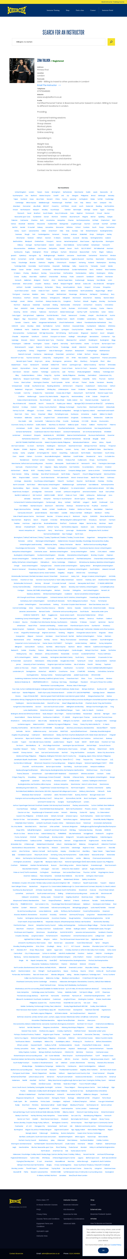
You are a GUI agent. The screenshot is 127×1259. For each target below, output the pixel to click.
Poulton (20, 918)
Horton (55, 640)
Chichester (77, 305)
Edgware (48, 467)
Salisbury (109, 252)
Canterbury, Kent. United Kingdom (32, 601)
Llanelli (74, 347)
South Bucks (84, 611)
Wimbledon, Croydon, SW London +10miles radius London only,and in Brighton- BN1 (41, 883)
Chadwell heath (29, 527)
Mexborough (82, 1049)
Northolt (65, 752)
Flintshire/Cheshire (21, 841)
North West (31, 485)
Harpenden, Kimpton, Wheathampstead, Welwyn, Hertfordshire (68, 922)
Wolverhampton (92, 231)
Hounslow (49, 463)
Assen (73, 389)
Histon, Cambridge (58, 562)
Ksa (81, 400)
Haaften (16, 908)
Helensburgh (48, 354)
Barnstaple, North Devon (79, 1119)
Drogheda (74, 418)
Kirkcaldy (61, 555)
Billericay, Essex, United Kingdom (57, 650)
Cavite (101, 308)
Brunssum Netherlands (97, 435)
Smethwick (65, 996)
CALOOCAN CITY (45, 759)
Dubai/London (58, 929)
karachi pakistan (69, 287)
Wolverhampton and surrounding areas (28, 1056)
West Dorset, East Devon (49, 1119)
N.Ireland (99, 270)
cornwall (96, 224)
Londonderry (91, 319)
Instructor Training (53, 10)
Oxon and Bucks (45, 604)
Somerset (55, 234)
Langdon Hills (38, 862)
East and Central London (50, 752)
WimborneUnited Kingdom (52, 594)
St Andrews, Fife (101, 1077)
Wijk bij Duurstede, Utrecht (100, 1059)
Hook (37, 752)
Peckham (100, 618)
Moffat (14, 227)
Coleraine (73, 622)
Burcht (41, 403)
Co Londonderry (88, 467)
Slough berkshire (75, 918)
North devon (45, 1151)
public (56, 911)
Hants (27, 329)
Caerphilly (86, 379)
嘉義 (13, 855)
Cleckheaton (68, 668)
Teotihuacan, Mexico (22, 1041)
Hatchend (81, 1144)
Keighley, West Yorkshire (89, 1070)
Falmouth (101, 791)
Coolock (33, 407)
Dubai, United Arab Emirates (27, 400)
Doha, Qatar (111, 950)
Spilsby (108, 788)
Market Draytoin (18, 629)
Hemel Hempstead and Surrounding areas (46, 879)
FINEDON (87, 647)
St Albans (57, 238)
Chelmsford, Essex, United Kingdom (45, 587)
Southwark (104, 1094)
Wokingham (37, 252)
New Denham (16, 520)
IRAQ (94, 463)
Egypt (102, 210)
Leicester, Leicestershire (27, 611)
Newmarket (100, 259)
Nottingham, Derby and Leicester (37, 918)
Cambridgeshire (43, 234)
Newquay (90, 280)
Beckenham (33, 886)
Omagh (16, 566)
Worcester (60, 227)
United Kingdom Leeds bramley (31, 544)
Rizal (114, 904)
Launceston (28, 661)
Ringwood (84, 333)
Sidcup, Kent (58, 798)
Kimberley (91, 671)
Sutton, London (81, 1108)
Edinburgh (101, 196)
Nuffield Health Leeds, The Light (99, 929)
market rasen (63, 626)
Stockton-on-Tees (108, 742)
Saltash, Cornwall (57, 816)
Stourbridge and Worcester (25, 548)
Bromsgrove (57, 361)
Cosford (45, 337)
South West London (22, 291)
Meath (72, 319)
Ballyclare (102, 326)
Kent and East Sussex (85, 1038)
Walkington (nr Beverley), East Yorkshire (77, 738)
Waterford (103, 255)
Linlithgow (54, 252)
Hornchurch (53, 312)
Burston (38, 707)
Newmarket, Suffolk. (74, 1094)
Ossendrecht (73, 774)
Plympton (53, 1070)
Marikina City (60, 1066)
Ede (66, 1151)
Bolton (63, 291)
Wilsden (90, 1144)
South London (111, 971)
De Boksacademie (65, 1045)
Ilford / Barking (61, 1147)
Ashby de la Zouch (28, 721)
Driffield (95, 220)
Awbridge (35, 474)
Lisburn (59, 844)
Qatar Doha (65, 848)
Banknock (76, 516)
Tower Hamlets (63, 1115)
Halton (55, 939)
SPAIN (74, 358)
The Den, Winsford (107, 925)
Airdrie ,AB (99, 971)
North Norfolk (90, 393)
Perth (77, 248)
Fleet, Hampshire (46, 876)
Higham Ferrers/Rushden (66, 1020)
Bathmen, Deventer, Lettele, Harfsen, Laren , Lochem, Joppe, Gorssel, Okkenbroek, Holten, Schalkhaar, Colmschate (57, 1017)
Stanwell (111, 908)
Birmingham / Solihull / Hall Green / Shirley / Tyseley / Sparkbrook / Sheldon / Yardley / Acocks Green (49, 537)
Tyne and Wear (55, 273)
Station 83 (83, 812)
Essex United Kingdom (30, 566)
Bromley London (58, 837)
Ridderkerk (24, 865)
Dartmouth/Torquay (76, 915)
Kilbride (25, 470)
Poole (72, 277)
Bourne (25, 622)
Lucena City (55, 372)
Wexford (16, 407)
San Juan (87, 1003)
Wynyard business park (68, 618)
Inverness (26, 294)
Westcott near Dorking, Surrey (87, 1112)
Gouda (77, 1045)
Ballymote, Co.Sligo (52, 978)
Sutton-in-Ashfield (49, 953)
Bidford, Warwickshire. (104, 1041)
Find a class (80, 10)
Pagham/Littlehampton (19, 1158)
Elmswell (47, 583)
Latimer (30, 541)
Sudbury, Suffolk (50, 1045)
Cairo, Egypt (16, 315)
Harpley (63, 851)
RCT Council (75, 946)
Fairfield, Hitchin (37, 559)
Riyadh (108, 442)
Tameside (94, 266)
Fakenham (109, 509)
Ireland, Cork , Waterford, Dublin (94, 608)
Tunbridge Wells (20, 266)
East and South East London (54, 707)
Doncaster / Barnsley (92, 1034)
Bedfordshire (17, 241)
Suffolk (100, 199)
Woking (55, 305)
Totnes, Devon (106, 989)
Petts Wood (106, 1098)
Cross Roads (99, 678)
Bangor (112, 777)
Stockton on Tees (26, 580)
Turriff (97, 1056)
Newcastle (104, 192)
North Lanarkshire (87, 291)
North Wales (65, 474)
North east (63, 1126)
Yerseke (95, 900)
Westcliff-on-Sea (17, 358)
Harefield (33, 1080)
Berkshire (31, 224)
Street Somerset (99, 1073)
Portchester (102, 601)
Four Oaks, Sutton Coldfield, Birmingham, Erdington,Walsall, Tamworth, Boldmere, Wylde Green (45, 689)
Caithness (110, 477)
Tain (55, 618)
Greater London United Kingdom (65, 566)
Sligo (24, 319)
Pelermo (113, 425)
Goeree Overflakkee (73, 714)
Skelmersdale (65, 305)
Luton (110, 280)
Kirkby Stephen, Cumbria (27, 1052)
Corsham (100, 774)
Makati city (17, 379)
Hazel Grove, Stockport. (21, 492)
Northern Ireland (40, 245)
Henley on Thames (51, 347)
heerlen (113, 728)
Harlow (110, 312)
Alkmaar (18, 527)
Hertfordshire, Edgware (70, 527)
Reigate (85, 217)
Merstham (20, 929)
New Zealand (83, 358)
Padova (41, 650)
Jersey (47, 361)
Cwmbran (99, 710)
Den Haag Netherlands (103, 428)
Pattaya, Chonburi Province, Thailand (27, 1034)
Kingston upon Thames (51, 1034)
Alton (53, 280)
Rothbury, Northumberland (70, 911)
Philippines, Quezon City (38, 1003)
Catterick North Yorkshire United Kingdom (28, 502)
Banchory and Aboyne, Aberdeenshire (80, 728)
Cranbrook (73, 523)
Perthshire (112, 650)
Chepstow (79, 386)
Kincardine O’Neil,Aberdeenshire (43, 1020)
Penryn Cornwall (41, 1070)
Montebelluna (31, 745)
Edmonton (55, 329)
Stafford (27, 298)
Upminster (102, 622)
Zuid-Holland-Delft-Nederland (55, 774)
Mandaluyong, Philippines (93, 1115)
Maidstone (76, 379)
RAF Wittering (61, 333)
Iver (57, 1063)
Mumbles (53, 1073)
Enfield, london (74, 781)
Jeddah (112, 689)
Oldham (39, 238)
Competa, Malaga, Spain (77, 470)
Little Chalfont (78, 957)
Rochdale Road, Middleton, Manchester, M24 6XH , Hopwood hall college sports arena (46, 791)
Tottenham (99, 329)
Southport (70, 481)
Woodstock (83, 890)
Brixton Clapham (82, 865)
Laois (92, 527)
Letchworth (30, 893)
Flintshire (35, 1105)
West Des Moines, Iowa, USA (99, 604)
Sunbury (41, 647)
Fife (110, 203)
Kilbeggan (30, 411)
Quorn (24, 231)
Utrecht (37, 270)
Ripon (28, 488)
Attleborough (29, 844)
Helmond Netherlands (61, 270)
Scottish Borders (53, 315)
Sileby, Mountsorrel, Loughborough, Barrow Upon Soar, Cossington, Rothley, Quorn (77, 1080)
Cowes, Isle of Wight (63, 393)
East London (53, 731)
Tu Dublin (17, 393)
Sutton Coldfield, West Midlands (102, 805)
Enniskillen (80, 319)
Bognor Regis (100, 291)
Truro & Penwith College (87, 1084)
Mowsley (111, 196)
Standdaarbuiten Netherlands (95, 322)
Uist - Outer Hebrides (52, 1056)
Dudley (24, 277)
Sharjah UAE (104, 396)
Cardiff (55, 196)
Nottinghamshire (97, 238)
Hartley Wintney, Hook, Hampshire (43, 1115)
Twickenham (39, 389)
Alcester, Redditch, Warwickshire (25, 915)
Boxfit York (44, 996)
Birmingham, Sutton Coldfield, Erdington (56, 957)
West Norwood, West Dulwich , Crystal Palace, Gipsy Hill (36, 1010)
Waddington (93, 340)
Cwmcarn (39, 636)
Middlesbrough (44, 203)
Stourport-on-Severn (58, 337)
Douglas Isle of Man (67, 661)
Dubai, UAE (87, 284)
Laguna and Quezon (61, 1130)
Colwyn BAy (47, 358)
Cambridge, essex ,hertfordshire (43, 992)
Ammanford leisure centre (83, 936)
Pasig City (47, 375)
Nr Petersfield (16, 661)
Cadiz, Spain (18, 1101)
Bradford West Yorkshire (107, 580)
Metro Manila (103, 1137)
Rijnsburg (17, 957)
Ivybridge (15, 340)
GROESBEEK (61, 435)
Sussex (47, 344)
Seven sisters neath (67, 615)
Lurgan (31, 347)
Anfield (52, 509)
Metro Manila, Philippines (96, 1130)
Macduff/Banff (102, 728)
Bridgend (37, 280)
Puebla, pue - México (64, 403)
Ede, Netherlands (75, 834)
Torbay (59, 992)
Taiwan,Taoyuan (101, 759)
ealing (69, 974)
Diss (30, 654)
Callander (27, 344)
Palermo (110, 308)
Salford (112, 386)
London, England (106, 347)
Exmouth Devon (105, 745)
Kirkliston (72, 1038)
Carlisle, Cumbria (102, 1140)
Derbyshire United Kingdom (22, 552)
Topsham (107, 664)
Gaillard (92, 425)
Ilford (102, 361)
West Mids (33, 277)
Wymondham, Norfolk (73, 798)
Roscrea (100, 499)
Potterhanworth (52, 936)
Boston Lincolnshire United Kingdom (87, 594)
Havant (15, 368)
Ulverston (81, 1020)
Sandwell (45, 365)
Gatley (107, 513)
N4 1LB (108, 918)
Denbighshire (31, 671)
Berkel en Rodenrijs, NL (22, 682)
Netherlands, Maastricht (30, 439)
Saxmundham (30, 647)
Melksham (27, 280)
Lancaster (70, 255)
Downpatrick (77, 1010)
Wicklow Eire (98, 418)
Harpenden (25, 337)
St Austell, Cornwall (59, 583)
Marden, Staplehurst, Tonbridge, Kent (87, 974)
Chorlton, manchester (95, 788)
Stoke (108, 774)
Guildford (43, 277)
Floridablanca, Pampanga (44, 1066)
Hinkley (41, 449)
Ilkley (17, 375)
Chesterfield (53, 277)
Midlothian (67, 456)
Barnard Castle (44, 611)
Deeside (78, 608)
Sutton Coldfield (83, 245)
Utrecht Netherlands (66, 322)
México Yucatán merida (103, 1038)
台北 (111, 759)
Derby (17, 231)
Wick (113, 220)
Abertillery (86, 851)
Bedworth (14, 650)
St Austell (31, 227)
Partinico (71, 372)
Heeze (66, 971)
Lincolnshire (50, 220)
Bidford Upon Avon (92, 1158)
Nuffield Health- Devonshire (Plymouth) (48, 1144)
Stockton (81, 953)
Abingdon (110, 333)
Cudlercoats (82, 460)
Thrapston (112, 446)
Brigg (113, 340)
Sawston (79, 580)
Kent (95, 203)
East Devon (17, 372)
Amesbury (53, 982)
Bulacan (107, 1045)
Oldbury (20, 245)
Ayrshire (57, 375)
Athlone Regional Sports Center (64, 1158)
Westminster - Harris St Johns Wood (84, 784)
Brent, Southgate (90, 798)
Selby (74, 266)
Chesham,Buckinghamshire (93, 918)
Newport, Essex (108, 1056)
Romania (21, 541)
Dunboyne (74, 414)
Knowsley (53, 915)
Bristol (93, 196)
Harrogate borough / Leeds (51, 819)
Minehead (73, 964)
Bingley (49, 1165)
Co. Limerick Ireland (78, 488)
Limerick (43, 319)
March (36, 520)
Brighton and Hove (49, 633)
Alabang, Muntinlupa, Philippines (73, 1027)
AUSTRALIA (65, 206)
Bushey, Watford (81, 795)
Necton (111, 622)
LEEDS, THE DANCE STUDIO (63, 795)
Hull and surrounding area (61, 908)
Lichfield (113, 224)
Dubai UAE (89, 206)
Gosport (88, 287)
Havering (17, 312)
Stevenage (73, 294)
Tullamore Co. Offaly (52, 421)
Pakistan (14, 220)
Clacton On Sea (19, 819)
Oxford (77, 227)
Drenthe (85, 1059)
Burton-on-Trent (24, 1119)
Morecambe (92, 389)
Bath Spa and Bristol (109, 1158)
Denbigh (36, 509)
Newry (101, 319)
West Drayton (68, 1056)
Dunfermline (94, 312)
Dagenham (91, 537)
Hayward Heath (36, 1045)
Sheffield (68, 203)
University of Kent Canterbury (34, 664)
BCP (108, 996)
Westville (112, 848)
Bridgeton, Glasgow (75, 763)
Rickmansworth (20, 347)
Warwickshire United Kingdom (77, 555)
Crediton (21, 396)
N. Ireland (16, 622)
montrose (26, 523)
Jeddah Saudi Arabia (81, 675)
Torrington (69, 643)
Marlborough (31, 396)
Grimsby (94, 308)
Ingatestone (106, 1010)
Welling (60, 893)
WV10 (33, 470)
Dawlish (35, 1119)
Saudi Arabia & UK (72, 463)
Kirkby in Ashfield (76, 513)
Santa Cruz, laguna (21, 1038)
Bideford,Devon (48, 735)
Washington (101, 273)
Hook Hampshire (67, 1108)
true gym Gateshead (106, 1101)
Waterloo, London (60, 781)
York (33, 234)
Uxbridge (87, 210)
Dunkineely (75, 421)
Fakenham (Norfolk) (92, 1010)
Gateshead (95, 245)
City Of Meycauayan (32, 953)
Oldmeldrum (44, 562)
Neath (111, 523)
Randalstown (24, 460)
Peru (110, 322)
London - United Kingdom (27, 604)
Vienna (69, 608)
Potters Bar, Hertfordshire (21, 974)
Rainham (108, 636)
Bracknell (22, 224)
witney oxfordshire (51, 654)
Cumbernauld (32, 333)
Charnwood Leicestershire (102, 858)
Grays (92, 234)
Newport (36, 210)
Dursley (15, 453)
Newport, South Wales (32, 379)
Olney (95, 1003)
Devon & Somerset (19, 569)
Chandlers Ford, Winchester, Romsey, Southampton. (48, 622)
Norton (27, 731)
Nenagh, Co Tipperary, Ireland (84, 411)
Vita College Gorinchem (51, 745)
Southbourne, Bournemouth (23, 890)
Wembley (81, 375)
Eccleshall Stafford (88, 654)
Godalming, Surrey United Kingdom (27, 618)
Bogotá (69, 742)
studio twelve (70, 1144)
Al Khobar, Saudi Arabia (44, 890)
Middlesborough (68, 485)
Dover (72, 671)
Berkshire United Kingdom (59, 552)
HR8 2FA (67, 1059)
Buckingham (104, 340)
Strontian (66, 590)
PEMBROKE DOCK (27, 904)
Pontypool (16, 294)
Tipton (97, 943)
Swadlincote (61, 509)
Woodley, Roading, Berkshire (23, 946)
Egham (49, 950)
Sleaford (71, 647)
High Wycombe (97, 241)
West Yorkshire (110, 270)
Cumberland (91, 326)
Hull (82, 231)
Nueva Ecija (92, 1137)
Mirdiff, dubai (94, 742)
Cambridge (19, 203)
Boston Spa (58, 943)
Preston (46, 280)
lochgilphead (88, 834)
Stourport (49, 241)
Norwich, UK (105, 590)
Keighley (51, 262)
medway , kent (90, 580)
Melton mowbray (90, 365)
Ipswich (13, 255)
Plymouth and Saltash (65, 1077)
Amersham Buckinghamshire (94, 996)
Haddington (51, 446)
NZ (41, 467)
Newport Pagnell (66, 284)
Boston (107, 213)
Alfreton (99, 467)
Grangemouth (93, 844)
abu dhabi (37, 206)
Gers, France (46, 781)
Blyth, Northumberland (74, 809)
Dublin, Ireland (84, 855)
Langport (86, 502)
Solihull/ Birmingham (34, 830)
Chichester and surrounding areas (65, 611)
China (57, 199)
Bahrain (78, 284)
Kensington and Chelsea (101, 904)
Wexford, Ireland (24, 971)
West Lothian (26, 382)
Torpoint (103, 883)
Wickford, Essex (91, 770)
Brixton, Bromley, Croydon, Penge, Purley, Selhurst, (31, 1123)
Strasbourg (53, 858)
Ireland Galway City (48, 834)
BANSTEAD (64, 731)
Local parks (91, 752)
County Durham (77, 329)
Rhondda (98, 830)
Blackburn (35, 273)
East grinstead (28, 315)
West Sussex (84, 241)
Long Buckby (21, 351)
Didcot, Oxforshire (66, 858)
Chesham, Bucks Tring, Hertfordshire (98, 703)
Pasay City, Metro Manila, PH (90, 724)
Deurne (83, 971)
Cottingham (44, 872)
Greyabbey (32, 777)
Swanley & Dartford (43, 929)
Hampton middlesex (97, 767)
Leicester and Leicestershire (86, 932)
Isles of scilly (42, 721)
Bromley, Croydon (97, 555)
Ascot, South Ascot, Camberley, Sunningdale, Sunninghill (32, 1087)
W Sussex (96, 287)
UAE (62, 196)
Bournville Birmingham (53, 456)
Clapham (110, 555)
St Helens (17, 273)
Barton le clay (92, 523)
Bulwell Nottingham (66, 1137)
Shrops (91, 460)
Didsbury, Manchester (87, 791)
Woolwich (64, 1119)
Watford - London (38, 460)
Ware (83, 678)
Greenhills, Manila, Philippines (103, 819)
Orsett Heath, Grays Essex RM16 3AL (30, 922)
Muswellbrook (60, 1161)
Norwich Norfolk (88, 1154)
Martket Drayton (36, 506)
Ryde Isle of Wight (70, 1084)
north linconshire (37, 767)
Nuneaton (93, 368)
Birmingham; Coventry (60, 1123)
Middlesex (31, 248)
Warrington (110, 241)
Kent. (83, 449)
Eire (27, 196)
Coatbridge (109, 199)
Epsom (109, 936)
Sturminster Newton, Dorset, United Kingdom (95, 548)
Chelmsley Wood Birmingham (100, 731)
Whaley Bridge (27, 1066)
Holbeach (101, 1066)
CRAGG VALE (80, 573)
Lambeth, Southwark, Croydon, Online (49, 823)
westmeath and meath (105, 411)
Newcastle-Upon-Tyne (45, 340)
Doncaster (27, 206)
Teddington (20, 703)
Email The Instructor (49, 85)
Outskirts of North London (103, 957)
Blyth (43, 615)
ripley (53, 1140)
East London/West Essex (71, 872)
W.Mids (24, 449)
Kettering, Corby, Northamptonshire (63, 855)
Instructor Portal (107, 10)
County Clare (81, 407)
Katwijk (27, 386)
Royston (80, 481)
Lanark (22, 301)
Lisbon (59, 245)
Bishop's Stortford (91, 650)
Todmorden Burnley (85, 830)
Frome (16, 382)
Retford (87, 354)
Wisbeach (38, 654)
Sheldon (72, 509)
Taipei (15, 199)
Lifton (29, 640)
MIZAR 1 (84, 742)
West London (27, 284)
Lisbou (101, 442)
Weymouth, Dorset (41, 855)
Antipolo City (37, 393)
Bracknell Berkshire (50, 523)
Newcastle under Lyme (100, 611)
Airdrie (86, 344)
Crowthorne (63, 671)
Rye (113, 337)
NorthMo (49, 647)
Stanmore (89, 1052)
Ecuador (15, 742)
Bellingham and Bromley (75, 707)
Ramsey (98, 664)
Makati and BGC (38, 724)
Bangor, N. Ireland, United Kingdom (94, 576)
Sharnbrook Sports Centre (79, 626)
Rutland (91, 262)
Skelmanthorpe (110, 1144)
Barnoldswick (56, 668)
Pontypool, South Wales (21, 1073)
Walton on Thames (84, 509)
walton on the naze (21, 668)
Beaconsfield (84, 252)
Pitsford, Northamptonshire (98, 960)
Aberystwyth (78, 393)
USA (67, 358)
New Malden (98, 509)
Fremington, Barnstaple (107, 463)
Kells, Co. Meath (88, 710)
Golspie (109, 217)
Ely (40, 255)
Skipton (63, 587)
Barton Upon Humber (53, 767)
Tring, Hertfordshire (77, 752)
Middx (38, 326)
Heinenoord (73, 315)
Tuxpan (23, 742)
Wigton (110, 1130)
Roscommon (32, 319)
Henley (109, 234)
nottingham (83, 199)
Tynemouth (81, 661)
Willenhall (51, 569)
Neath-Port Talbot (97, 477)
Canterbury (104, 294)
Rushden (72, 308)
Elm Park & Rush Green (108, 1070)
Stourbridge (23, 262)
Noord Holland (20, 717)
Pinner (46, 252)
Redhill (24, 1080)
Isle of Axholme (79, 664)
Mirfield (68, 929)
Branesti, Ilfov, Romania (106, 1063)
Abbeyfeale (110, 407)
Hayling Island (58, 358)
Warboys (70, 506)
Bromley (102, 301)
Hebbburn (86, 904)
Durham (64, 252)
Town (44, 900)
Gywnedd (46, 305)
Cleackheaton (66, 936)
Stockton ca (89, 1041)
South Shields (48, 213)
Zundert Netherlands (79, 270)
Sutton (57, 326)
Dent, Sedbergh (103, 1087)
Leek (63, 372)
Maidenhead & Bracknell (45, 844)
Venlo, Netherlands (107, 900)
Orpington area (46, 566)
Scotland (24, 199)
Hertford (102, 365)
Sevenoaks (16, 284)
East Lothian (110, 492)
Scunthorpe (54, 210)
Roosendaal (87, 714)
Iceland (108, 238)
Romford (17, 305)
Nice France (59, 530)
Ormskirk (90, 1027)
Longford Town (49, 418)
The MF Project (31, 1168)
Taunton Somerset (33, 358)
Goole (33, 291)
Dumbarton (96, 626)
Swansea (18, 234)
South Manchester (47, 477)
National (83, 964)
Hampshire (61, 220)
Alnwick (35, 298)
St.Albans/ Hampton (80, 1101)
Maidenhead (15, 365)
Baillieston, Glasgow (91, 1094)
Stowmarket (91, 657)
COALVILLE (53, 520)
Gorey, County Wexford (47, 407)
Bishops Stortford (90, 446)
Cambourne (72, 1066)
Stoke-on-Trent (71, 495)
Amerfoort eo (58, 1151)
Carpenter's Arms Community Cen (27, 643)
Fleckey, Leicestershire (81, 805)
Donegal (29, 245)
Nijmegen (106, 714)
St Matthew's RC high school (92, 978)
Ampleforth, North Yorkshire (101, 1161)
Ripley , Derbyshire (60, 467)
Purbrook (51, 749)
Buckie (92, 382)
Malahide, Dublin (71, 992)
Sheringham (47, 618)
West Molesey (72, 1140)
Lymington (65, 329)
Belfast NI (45, 329)
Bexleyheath (79, 351)
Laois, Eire (38, 418)
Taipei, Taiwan (98, 851)
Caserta (26, 322)
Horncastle (55, 996)
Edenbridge (76, 848)
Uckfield (67, 502)
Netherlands (67, 192)
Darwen (26, 372)
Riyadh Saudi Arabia (90, 883)
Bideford (67, 900)
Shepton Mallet (24, 477)
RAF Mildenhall (99, 248)
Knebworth (100, 834)
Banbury (44, 298)
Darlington (100, 234)
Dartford (42, 1080)
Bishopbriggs (105, 1017)
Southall (105, 224)
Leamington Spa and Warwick (73, 745)
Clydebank (30, 629)
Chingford (95, 1098)
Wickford (66, 326)
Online (39, 375)
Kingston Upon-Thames (81, 717)
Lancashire (49, 227)
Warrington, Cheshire (41, 382)
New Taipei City (43, 848)
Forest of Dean (67, 368)
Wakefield (83, 234)
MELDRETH (52, 671)
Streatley (32, 650)
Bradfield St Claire (94, 449)
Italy (81, 203)
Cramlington (108, 953)
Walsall (62, 248)
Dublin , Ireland (72, 400)
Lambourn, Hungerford (72, 492)
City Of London (105, 770)
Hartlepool (93, 294)
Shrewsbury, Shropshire (36, 569)
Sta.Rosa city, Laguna (46, 1031)
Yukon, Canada (105, 809)
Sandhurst (35, 337)
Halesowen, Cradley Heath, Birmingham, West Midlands (47, 1091)
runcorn (35, 477)
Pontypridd (94, 361)
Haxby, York (75, 576)
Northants (40, 446)
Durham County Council (27, 1140)
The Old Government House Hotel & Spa (74, 939)
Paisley (48, 259)
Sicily (67, 231)
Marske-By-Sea (55, 721)
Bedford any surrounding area (21, 1070)
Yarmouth (107, 1115)
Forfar (94, 252)
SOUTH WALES (83, 308)
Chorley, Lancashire (21, 1049)
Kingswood (61, 569)
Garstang (91, 1063)
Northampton (25, 210)
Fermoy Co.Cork (18, 411)
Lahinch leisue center (36, 1077)
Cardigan (21, 590)
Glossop (111, 608)
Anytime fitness (55, 1003)
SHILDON (99, 953)
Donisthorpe (83, 640)
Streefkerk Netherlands (66, 428)
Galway (40, 227)
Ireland (51, 245)
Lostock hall (50, 559)
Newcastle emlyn (98, 855)
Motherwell (44, 368)
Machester (37, 499)
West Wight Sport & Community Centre (99, 1123)
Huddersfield (52, 224)
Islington (47, 939)
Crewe (16, 277)
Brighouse (26, 305)
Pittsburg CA (77, 1041)
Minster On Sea (33, 834)
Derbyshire (53, 248)
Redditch (61, 255)
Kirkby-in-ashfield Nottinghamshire (102, 1147)
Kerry (50, 530)
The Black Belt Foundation (68, 1070)
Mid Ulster (79, 1052)
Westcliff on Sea (53, 703)
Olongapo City (40, 1126)
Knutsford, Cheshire (59, 918)
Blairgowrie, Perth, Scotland (98, 530)
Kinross (95, 354)
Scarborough (80, 280)
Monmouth (62, 446)
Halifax (91, 273)
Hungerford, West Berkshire (23, 707)
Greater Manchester (61, 259)
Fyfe (111, 502)
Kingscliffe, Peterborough (30, 633)
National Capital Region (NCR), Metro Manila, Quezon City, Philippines (89, 862)
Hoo (34, 971)
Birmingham (56, 192)
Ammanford (87, 305)
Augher (94, 414)
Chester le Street (31, 467)
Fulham (29, 456)
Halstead (112, 1080)
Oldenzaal (61, 1140)
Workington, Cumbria (85, 999)
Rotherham (111, 227)
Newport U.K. (101, 848)
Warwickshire (73, 291)
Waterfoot (42, 671)
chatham (104, 506)
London (31, 192)
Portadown (18, 418)
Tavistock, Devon (59, 470)
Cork (75, 203)
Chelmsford (105, 220)
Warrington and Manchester (21, 1144)
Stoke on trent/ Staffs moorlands (25, 872)
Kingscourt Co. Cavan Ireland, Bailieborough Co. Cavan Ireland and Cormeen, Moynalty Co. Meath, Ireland (78, 886)
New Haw (71, 1161)
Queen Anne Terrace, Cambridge (89, 1133)
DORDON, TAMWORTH (31, 615)
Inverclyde (62, 1038)
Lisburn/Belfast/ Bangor (64, 710)
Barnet (93, 217)
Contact (93, 10)
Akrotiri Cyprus (79, 499)
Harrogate (32, 255)
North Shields (85, 453)
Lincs (110, 495)
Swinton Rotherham (96, 1049)
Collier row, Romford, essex (33, 978)
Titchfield (41, 548)
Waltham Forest (80, 1031)
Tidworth (60, 481)
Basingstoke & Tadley (105, 537)
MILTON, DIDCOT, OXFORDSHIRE (41, 728)
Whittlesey (46, 1158)
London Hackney (81, 643)
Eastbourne (18, 252)
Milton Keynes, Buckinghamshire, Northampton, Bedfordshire (62, 770)
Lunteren (58, 1087)
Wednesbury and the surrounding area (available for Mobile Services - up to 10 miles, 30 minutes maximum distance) (57, 989)
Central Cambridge (19, 608)
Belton (18, 858)
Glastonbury (111, 259)
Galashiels (36, 305)
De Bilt (30, 428)
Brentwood (77, 298)
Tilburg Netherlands (54, 439)
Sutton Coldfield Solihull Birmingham (100, 668)
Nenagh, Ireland (31, 1133)
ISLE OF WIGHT (86, 248)
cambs (78, 858)
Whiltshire (111, 326)
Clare (27, 414)
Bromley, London (17, 1168)
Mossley (35, 488)
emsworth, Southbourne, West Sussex (32, 943)
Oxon (14, 456)
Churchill (25, 767)
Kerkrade (19, 731)
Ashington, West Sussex (94, 876)
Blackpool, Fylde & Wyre (54, 862)
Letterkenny (109, 403)
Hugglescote (52, 615)
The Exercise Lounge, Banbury (27, 996)
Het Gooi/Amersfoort (77, 1013)
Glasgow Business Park (96, 696)
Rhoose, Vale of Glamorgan (76, 685)
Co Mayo (25, 407)
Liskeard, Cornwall (108, 569)
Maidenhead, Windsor (71, 879)
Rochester (109, 277)
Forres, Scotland (109, 974)
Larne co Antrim (94, 470)
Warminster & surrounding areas (52, 685)
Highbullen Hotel (97, 939)
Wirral (13, 259)
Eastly (23, 453)
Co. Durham (80, 668)
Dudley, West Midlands (98, 1006)
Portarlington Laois (61, 414)
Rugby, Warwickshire (97, 869)
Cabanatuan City (105, 375)
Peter (33, 1049)
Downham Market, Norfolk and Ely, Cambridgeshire (29, 1059)
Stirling (26, 474)
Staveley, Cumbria (44, 470)
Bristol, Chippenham (40, 1073)
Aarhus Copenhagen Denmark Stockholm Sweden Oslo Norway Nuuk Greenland (41, 805)
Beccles (50, 516)
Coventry (55, 206)
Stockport (72, 262)
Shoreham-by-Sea (82, 506)
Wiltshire (69, 227)
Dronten (76, 1059)
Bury (112, 294)
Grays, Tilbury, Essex (37, 950)
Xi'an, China (40, 946)
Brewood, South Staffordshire (65, 890)
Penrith (90, 664)
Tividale (33, 1084)
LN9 (71, 1126)
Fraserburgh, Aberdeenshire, (100, 597)
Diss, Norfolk (79, 876)
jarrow (18, 664)
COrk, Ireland (102, 552)
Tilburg (58, 287)
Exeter (95, 210)
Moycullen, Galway (92, 967)
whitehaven (21, 626)
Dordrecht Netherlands (72, 432)
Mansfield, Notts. (31, 826)
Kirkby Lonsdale (52, 661)
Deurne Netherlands (84, 428)
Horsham (110, 248)
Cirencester (48, 492)
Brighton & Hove (88, 848)
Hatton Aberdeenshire (31, 957)
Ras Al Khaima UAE (19, 403)
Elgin (113, 1087)
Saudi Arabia (81, 255)
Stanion (89, 957)
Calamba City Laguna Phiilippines (59, 724)
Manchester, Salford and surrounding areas (27, 463)
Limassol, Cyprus (72, 816)
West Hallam (54, 513)
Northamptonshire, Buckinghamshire (73, 960)
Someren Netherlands (24, 432)
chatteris (55, 1108)
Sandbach (90, 277)
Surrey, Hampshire (105, 643)
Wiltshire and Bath (87, 774)
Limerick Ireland (63, 418)
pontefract (70, 354)
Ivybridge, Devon (99, 693)
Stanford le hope (20, 925)
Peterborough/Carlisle (63, 675)
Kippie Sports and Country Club (79, 1073)
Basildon (35, 294)
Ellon (75, 361)
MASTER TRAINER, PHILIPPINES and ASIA (29, 442)
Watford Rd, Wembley (101, 922)
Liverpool (103, 203)
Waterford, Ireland (46, 710)
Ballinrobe (28, 418)
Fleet (16, 308)
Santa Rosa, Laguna (70, 819)
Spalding (101, 217)
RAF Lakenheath (63, 477)
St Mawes (83, 622)
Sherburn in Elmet (105, 389)
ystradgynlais (37, 492)
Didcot (32, 340)
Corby (13, 262)
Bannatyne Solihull (47, 1105)
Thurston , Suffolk (89, 872)
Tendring (61, 633)
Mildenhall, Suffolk (83, 1098)
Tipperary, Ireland (43, 1098)
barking (56, 604)
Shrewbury (93, 520)
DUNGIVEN (93, 516)
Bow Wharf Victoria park (50, 474)
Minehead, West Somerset (31, 795)
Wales (92, 199)
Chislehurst (77, 883)
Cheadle (15, 337)
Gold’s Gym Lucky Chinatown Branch (51, 693)
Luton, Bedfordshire (30, 710)
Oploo (37, 428)
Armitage (17, 481)
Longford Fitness (69, 999)
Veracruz (90, 618)
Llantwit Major (92, 745)
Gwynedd (56, 266)
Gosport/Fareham (55, 900)
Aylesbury (22, 255)
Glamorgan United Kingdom (45, 541)
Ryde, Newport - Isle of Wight (53, 714)
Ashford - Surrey (53, 527)
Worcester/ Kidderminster (86, 615)
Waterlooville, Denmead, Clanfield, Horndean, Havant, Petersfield (34, 576)
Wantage (40, 308)
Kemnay (38, 583)
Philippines (84, 196)
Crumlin (65, 421)
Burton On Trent (81, 368)
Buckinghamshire (106, 231)
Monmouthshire (109, 474)
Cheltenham (39, 241)
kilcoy (60, 502)
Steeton (64, 964)
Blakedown (111, 693)
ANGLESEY (24, 308)
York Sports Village (85, 992)
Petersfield (60, 354)
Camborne (37, 354)
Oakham (100, 277)
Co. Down (30, 446)
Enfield (79, 354)
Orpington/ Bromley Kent (25, 1161)
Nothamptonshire (107, 485)
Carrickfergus (93, 573)
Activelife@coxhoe (107, 587)
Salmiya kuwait (85, 819)
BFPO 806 (50, 449)
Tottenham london (109, 470)
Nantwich (102, 520)
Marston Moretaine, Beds (36, 703)
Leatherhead (81, 485)
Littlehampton (63, 389)
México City (49, 1041)
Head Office (32, 626)
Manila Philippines (29, 693)
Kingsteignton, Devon (106, 872)
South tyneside (57, 382)
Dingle (21, 960)
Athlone (33, 312)
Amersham (49, 1161)
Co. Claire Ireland (103, 812)
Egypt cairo (58, 950)
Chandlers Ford (74, 851)
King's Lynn (38, 361)
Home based (52, 1126)
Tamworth (106, 245)
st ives (16, 633)
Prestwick (51, 460)
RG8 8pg (73, 830)
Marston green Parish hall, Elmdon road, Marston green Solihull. (63, 696)
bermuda (19, 467)
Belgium (17, 319)
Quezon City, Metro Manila (48, 396)
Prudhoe (95, 506)
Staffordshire (68, 273)
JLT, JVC (29, 1126)
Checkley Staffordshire (19, 728)
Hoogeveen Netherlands (47, 322)
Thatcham (42, 749)
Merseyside (59, 463)
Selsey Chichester (66, 544)
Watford (55, 217)
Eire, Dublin (22, 421)
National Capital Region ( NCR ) (95, 763)
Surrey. (76, 449)
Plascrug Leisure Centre (86, 1087)
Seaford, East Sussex (107, 368)
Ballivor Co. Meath (106, 414)
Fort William (24, 506)
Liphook (84, 869)
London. (68, 449)
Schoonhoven (37, 774)
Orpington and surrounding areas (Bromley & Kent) (33, 798)
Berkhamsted (61, 294)
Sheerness (106, 992)
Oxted (90, 661)
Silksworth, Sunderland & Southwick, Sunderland (33, 999)
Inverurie (93, 890)
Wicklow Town (62, 319)
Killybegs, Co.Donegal (66, 407)
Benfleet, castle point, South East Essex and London (37, 1137)
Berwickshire (94, 337)
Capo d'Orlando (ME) (30, 696)
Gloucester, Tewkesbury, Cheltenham (45, 964)
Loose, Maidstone (45, 911)
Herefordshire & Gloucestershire (23, 848)
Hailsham (93, 643)
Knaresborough (96, 865)
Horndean (49, 636)
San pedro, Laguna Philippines (87, 837)
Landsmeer (16, 435)
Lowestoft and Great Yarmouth (55, 830)
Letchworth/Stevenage (105, 1154)
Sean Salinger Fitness (19, 886)
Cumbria (86, 227)
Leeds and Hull (87, 721)
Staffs (64, 308)
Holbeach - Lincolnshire (30, 897)
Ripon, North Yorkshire (33, 738)
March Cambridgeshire (87, 1066)
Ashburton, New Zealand (70, 869)
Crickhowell (103, 502)
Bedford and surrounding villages (95, 544)
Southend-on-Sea (76, 1091)
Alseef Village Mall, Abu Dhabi (72, 703)
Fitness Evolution (56, 1059)
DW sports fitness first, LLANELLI (101, 682)
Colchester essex (102, 1052)
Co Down (75, 654)
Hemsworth (85, 463)
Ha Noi (67, 382)
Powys (101, 227)
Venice (13, 224)
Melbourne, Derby (51, 544)
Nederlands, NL (49, 435)
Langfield (31, 453)
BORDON (108, 830)
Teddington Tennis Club (53, 841)
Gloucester (41, 224)
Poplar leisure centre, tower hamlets (42, 573)
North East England (78, 788)
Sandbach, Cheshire (105, 932)
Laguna (80, 1158)
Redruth (39, 347)
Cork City (27, 393)
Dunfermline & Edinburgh (23, 763)
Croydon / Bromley (22, 936)
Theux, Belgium (69, 1087)
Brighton (80, 213)
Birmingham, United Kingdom (97, 777)
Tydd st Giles (34, 1158)
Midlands (89, 329)
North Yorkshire (76, 344)
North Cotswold (18, 485)
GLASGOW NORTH (66, 932)
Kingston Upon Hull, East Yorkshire (59, 664)
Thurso (92, 601)
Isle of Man (40, 199)
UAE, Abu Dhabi (59, 400)
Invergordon (20, 636)
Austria (112, 315)
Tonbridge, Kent (108, 372)
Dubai (47, 192)
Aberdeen (16, 206)
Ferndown (100, 382)
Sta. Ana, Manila (16, 826)
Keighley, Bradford (72, 897)
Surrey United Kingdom (79, 552)
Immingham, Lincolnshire (22, 862)
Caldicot (109, 618)
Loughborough (76, 224)
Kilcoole (94, 421)
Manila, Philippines (69, 375)
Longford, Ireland (37, 936)
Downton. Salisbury (30, 876)
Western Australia (91, 400)
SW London (45, 488)
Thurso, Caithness (104, 654)
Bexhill (94, 502)
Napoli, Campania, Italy (39, 960)
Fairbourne (32, 1108)
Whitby (110, 273)
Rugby (27, 252)
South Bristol (77, 1034)
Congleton (67, 301)
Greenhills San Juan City (72, 1003)
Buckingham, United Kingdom (24, 555)
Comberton (105, 337)
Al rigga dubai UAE (79, 841)
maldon (112, 552)
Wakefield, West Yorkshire (24, 823)
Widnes (30, 301)
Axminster (63, 915)
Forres (35, 368)
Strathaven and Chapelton (24, 932)
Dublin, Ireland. (41, 425)
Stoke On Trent (43, 291)
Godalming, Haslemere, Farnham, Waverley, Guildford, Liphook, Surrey (39, 678)
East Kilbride (101, 280)
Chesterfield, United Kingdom (104, 559)
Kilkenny (51, 319)
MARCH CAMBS (49, 495)
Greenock (106, 911)
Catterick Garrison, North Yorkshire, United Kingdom (68, 597)
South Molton (94, 569)
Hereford (94, 333)
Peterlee (101, 481)
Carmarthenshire (52, 308)
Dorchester (112, 301)
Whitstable (112, 365)
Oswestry (98, 305)
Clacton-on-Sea (24, 812)
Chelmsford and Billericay (105, 1024)
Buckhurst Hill (101, 689)
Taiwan (39, 192)
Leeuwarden (69, 943)
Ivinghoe (70, 573)
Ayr (68, 196)
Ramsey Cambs (46, 675)
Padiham (99, 1144)
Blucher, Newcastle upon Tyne (42, 1147)
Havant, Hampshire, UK (27, 530)
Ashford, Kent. (98, 738)
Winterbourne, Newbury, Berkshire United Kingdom (97, 562)
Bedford (34, 196)
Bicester (33, 262)
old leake (27, 499)
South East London (81, 767)
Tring (112, 707)
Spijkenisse (40, 315)
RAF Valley (110, 488)
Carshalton (48, 795)
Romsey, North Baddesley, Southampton (72, 985)
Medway (98, 298)
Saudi (101, 492)
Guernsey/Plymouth (74, 802)
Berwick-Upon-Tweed (24, 361)
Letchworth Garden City (46, 802)
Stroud (99, 213)
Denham (113, 661)
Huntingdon (37, 344)
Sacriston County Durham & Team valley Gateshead (55, 580)
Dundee (75, 231)
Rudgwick (91, 499)
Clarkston (41, 262)
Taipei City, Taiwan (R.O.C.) (63, 759)
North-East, (79, 534)
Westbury (83, 361)
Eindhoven (85, 900)
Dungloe (61, 802)
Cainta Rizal (18, 953)
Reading (99, 206)
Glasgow (75, 196)
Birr (26, 1101)
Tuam (77, 710)
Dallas (44, 231)
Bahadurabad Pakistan (81, 442)
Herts (91, 270)
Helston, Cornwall (39, 851)
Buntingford (18, 1130)
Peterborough (57, 203)
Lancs (23, 326)
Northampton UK (93, 1105)
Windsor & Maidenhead (27, 1094)
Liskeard (94, 1119)
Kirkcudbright (82, 337)
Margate (106, 943)
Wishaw (60, 460)
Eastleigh (14, 301)
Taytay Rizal (55, 1168)
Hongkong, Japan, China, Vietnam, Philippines (95, 756)
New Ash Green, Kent (40, 974)
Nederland (18, 389)
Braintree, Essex (87, 897)
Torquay (65, 234)
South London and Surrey (46, 893)
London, (86, 802)
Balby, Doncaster (102, 1027)
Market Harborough (67, 312)
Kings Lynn (29, 389)
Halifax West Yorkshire (52, 738)
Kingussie (102, 633)
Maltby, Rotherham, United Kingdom (25, 562)
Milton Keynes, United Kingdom (49, 485)
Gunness (14, 580)
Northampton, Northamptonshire (35, 858)
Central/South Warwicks (56, 601)
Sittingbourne (55, 298)
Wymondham (25, 368)
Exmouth (18, 280)
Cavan (21, 270)
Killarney (92, 749)
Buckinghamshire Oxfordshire (96, 1091)
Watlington (38, 640)
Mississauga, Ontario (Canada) (50, 777)
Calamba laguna (106, 837)
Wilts (14, 477)
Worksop (64, 277)
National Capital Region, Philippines (43, 1038)
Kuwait (103, 266)
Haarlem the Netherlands (39, 865)
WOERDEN (107, 432)
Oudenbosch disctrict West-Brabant (47, 432)
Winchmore (40, 932)
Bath (42, 220)
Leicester (73, 199)
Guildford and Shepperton (102, 647)
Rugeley (94, 301)
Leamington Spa (75, 365)
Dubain (95, 396)
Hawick (21, 456)
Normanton (19, 738)
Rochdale (109, 329)
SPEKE (111, 763)
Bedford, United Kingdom (85, 636)
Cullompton (36, 735)
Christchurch (61, 262)
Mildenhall (62, 967)
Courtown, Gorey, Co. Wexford (22, 425)
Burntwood (40, 516)
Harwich (64, 812)
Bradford (37, 213)
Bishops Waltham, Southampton (50, 1052)
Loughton (109, 834)
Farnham (112, 520)
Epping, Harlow (85, 566)
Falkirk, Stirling (100, 897)
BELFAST (46, 206)
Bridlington (88, 513)
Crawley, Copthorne (64, 1031)
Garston (48, 238)
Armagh (83, 749)
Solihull (55, 284)
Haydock (72, 1049)
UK (111, 192)
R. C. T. (66, 946)
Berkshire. (59, 449)
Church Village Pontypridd (92, 474)
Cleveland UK (90, 456)
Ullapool (30, 636)
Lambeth (82, 340)
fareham (31, 238)
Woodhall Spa (52, 932)
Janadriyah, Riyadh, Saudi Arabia (25, 759)
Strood (15, 210)
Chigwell (112, 735)
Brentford (25, 1105)
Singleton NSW (44, 1108)
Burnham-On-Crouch (85, 1024)
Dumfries (90, 259)
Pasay (75, 724)
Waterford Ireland (107, 1112)
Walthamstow (104, 351)
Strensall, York (58, 897)
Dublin (88, 192)
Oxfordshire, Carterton (106, 671)
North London (73, 333)
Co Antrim (38, 456)
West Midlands (69, 245)
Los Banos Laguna (24, 724)
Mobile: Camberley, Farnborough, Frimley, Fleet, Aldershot (41, 1006)
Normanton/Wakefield (52, 534)
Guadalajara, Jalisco (63, 1041)
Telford (64, 365)
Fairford (22, 1027)
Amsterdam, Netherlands (103, 823)
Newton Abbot (109, 298)
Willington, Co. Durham (71, 721)
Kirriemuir (112, 1077)
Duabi (77, 742)
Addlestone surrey (39, 731)
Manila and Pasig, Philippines (26, 756)
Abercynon (91, 1020)
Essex (32, 199)
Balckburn (98, 513)
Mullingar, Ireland (80, 929)
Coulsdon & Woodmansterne (42, 1063)
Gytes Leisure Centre (78, 1151)
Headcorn (84, 527)
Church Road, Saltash (106, 890)
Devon (69, 248)
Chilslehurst (72, 562)
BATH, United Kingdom (22, 657)
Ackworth (60, 1094)
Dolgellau (61, 573)
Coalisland (68, 594)
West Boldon (97, 453)
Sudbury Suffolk (36, 841)
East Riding (68, 767)
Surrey (64, 199)
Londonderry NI (18, 671)
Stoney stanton (26, 752)
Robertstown (102, 749)
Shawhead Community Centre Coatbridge (31, 982)
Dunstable (32, 266)
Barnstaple (77, 210)
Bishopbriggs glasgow (80, 908)
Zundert (24, 908)
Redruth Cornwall (24, 354)
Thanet (84, 382)
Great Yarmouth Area (48, 985)
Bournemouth (75, 217)
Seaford (111, 379)
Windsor (113, 255)
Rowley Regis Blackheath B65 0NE (76, 1006)
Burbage (71, 1098)
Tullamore (42, 312)
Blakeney (82, 844)
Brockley (30, 326)
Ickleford (64, 1063)
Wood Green (44, 1168)
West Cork (18, 414)
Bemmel (97, 714)
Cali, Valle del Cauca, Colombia (40, 742)
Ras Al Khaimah (45, 400)
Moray (59, 946)
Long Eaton (91, 915)
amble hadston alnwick (95, 488)
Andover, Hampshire (61, 784)
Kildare (13, 270)
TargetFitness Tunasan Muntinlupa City (54, 788)
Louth (81, 206)
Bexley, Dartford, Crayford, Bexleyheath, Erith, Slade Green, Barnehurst (82, 735)
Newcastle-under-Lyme (97, 1031)
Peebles (17, 523)
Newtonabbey (18, 488)
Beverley (110, 382)
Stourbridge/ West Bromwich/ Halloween (65, 904)
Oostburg (74, 971)
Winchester (20, 238)
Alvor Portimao (24, 851)
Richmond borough (105, 1126)
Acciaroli (76, 238)
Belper (81, 523)
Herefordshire (24, 1147)
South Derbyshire (86, 816)
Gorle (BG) (53, 960)
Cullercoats (74, 453)
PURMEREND (62, 834)
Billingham (18, 647)
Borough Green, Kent (97, 795)
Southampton (18, 196)
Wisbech (55, 848)
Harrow (58, 241)
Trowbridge (65, 347)
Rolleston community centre (85, 1126)
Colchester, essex (40, 552)
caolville (64, 513)
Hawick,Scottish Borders (83, 1077)
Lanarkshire (34, 1101)
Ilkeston (78, 544)
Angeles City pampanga (20, 735)
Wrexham (68, 351)
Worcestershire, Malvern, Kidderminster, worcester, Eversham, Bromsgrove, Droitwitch (44, 1024)
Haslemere (16, 1080)
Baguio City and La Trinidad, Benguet (38, 1130)
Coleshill (15, 752)
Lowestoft (80, 277)
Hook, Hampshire (23, 992)
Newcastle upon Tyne (22, 217)
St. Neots (106, 724)
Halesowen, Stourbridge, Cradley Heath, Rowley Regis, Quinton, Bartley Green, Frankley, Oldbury (47, 1154)
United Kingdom (20, 192)
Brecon (31, 925)
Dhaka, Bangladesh (84, 372)
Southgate (66, 1034)
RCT (12, 950)
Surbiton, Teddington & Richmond (94, 781)
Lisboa (94, 442)
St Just (39, 1161)
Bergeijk (95, 439)
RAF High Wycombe (46, 333)
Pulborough (44, 1133)
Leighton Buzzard (78, 259)
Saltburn (62, 1073)
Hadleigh (72, 337)
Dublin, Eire (109, 418)
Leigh (14, 1147)
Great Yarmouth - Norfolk (65, 636)
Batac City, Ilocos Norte (106, 752)
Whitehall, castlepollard (62, 411)
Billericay (87, 858)
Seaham (90, 953)
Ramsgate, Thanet (58, 1098)
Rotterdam (49, 287)
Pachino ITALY (102, 425)
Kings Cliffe (20, 830)
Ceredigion (56, 1101)
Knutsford (43, 915)
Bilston (79, 647)
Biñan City (14, 904)
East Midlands (93, 485)
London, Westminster (77, 1063)
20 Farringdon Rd (43, 453)
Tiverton (56, 379)
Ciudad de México (28, 375)
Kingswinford (95, 358)
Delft (114, 1059)
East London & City (42, 904)
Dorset (46, 217)
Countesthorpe (22, 809)
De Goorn (19, 745)
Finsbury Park (70, 460)
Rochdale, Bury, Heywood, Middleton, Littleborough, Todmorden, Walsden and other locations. (81, 629)
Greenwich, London (76, 967)
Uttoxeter (92, 964)
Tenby (33, 749)
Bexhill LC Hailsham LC (22, 495)
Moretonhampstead (104, 527)
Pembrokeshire (81, 273)
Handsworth (34, 365)
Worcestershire (18, 333)
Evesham (94, 640)
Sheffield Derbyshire (84, 559)
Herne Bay (64, 344)
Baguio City (65, 396)
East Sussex (42, 248)
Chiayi (78, 759)
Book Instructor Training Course (113, 2)
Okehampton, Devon (73, 823)
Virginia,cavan (94, 841)
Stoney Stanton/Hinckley (21, 587)
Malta (34, 322)
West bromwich (110, 865)
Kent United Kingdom (91, 590)
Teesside (109, 1049)
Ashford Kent (15, 470)
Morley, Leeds (46, 897)
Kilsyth (13, 971)
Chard (63, 315)
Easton (54, 453)
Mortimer (102, 523)
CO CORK (85, 421)
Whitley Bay (51, 389)
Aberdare (86, 946)
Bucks (80, 287)
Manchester (79, 192)
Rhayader (110, 1073)
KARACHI (15, 326)
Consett (93, 622)
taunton (87, 224)
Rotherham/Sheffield (18, 1077)
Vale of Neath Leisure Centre (23, 516)
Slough (27, 234)
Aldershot (82, 347)
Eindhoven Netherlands (72, 439)
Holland (79, 322)
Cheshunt (30, 929)
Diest (114, 714)
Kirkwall (85, 301)
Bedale (103, 650)
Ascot (102, 333)
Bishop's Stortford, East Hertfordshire (30, 1165)
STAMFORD (81, 671)
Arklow (49, 411)
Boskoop (109, 738)
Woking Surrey (21, 654)
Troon (25, 365)
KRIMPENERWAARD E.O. (41, 682)
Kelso (43, 294)
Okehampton (39, 661)
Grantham (39, 301)
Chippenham (41, 351)
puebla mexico (59, 742)
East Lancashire (33, 819)
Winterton (50, 1077)
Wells (32, 308)
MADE (103, 439)
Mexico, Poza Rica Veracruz (45, 608)
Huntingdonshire (32, 675)
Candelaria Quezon (25, 855)
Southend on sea (38, 386)
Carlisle (23, 650)
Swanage (113, 721)
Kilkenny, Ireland (68, 1112)
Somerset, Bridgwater (70, 826)
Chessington (16, 344)
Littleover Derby (78, 777)
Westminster (104, 784)
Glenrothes (60, 506)
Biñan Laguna (80, 1137)
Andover (74, 234)
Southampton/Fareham (84, 1056)
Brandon (84, 1147)
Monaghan (110, 284)
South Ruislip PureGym (21, 1063)
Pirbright (41, 971)
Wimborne (83, 294)
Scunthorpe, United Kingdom (44, 481)
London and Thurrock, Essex (102, 717)
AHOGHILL (112, 576)
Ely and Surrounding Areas (26, 911)
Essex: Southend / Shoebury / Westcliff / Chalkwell (92, 1165)
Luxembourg (37, 287)
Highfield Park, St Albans (32, 939)
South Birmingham (106, 640)
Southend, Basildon (87, 1140)
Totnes (99, 636)
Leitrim (14, 851)
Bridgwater (105, 354)
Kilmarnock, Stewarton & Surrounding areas (49, 763)
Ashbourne (90, 495)
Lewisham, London (105, 798)
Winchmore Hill (106, 893)
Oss (43, 439)
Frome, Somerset (21, 837)
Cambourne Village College (88, 925)
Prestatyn (60, 340)
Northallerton (48, 326)
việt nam (75, 382)
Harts (100, 456)
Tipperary (109, 319)
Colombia (66, 238)
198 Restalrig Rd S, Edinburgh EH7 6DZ (73, 520)
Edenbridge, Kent (70, 844)
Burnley (44, 273)
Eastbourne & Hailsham (51, 717)
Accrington (55, 368)
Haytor (85, 516)
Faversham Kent (72, 678)
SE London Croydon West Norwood (73, 604)
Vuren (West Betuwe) (84, 943)
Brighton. (33, 449)
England (55, 344)
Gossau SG (50, 403)
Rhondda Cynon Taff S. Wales (103, 946)
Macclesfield (93, 347)
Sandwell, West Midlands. (63, 876)
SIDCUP (60, 495)
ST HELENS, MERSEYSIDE (105, 583)
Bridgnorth (70, 837)
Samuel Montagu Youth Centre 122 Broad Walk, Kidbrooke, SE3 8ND (36, 1112)
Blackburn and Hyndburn (71, 978)
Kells (30, 421)
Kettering (82, 262)
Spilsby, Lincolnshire (89, 879)
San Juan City (76, 1115)
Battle (112, 749)
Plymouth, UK (76, 996)
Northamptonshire (83, 220)
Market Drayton (45, 196)
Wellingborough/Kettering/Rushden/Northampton (98, 826)
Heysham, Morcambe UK (65, 559)
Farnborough (50, 502)
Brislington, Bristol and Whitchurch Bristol (25, 714)
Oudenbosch (90, 386)
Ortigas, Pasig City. (18, 777)
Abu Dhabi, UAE (101, 315)
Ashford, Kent (68, 386)
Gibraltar (61, 608)
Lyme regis (70, 530)
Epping (92, 812)
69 (27, 960)
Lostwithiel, (19, 893)
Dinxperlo (37, 435)
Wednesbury (43, 1140)
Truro (90, 678)
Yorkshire (64, 217)
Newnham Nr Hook (75, 446)
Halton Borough (82, 1161)
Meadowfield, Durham (105, 915)
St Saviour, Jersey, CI (63, 516)
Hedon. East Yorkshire (103, 816)
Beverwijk (87, 439)
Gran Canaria (16, 474)
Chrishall (33, 837)
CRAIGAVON (69, 1052)
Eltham (100, 615)
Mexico (88, 203)
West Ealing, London (67, 865)
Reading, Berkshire (53, 386)
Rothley (47, 640)
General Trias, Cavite (28, 1031)
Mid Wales (57, 1084)
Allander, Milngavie (57, 974)
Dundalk (28, 287)
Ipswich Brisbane (41, 513)
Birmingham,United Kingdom (103, 566)
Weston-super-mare (105, 393)
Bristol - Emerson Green (79, 477)
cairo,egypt (45, 869)
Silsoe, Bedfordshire (107, 516)
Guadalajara (37, 1041)
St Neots (76, 900)
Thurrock (102, 379)
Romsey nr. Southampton (62, 499)
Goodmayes (55, 872)
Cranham (14, 865)
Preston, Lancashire (109, 358)
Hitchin (25, 312)
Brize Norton (87, 298)
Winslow (109, 678)
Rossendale (65, 654)
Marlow (109, 696)
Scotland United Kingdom (46, 555)
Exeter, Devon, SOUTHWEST (52, 643)
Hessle (44, 509)
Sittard (91, 971)
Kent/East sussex (45, 1084)
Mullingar (34, 809)
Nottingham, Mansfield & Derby (61, 657)
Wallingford (64, 488)
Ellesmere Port (71, 340)
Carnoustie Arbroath (25, 513)
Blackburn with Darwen (57, 1049)
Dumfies (41, 527)
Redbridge (66, 266)
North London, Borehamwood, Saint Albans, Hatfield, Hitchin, (35, 967)
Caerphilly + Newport (20, 749)
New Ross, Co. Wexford (57, 425)
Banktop (103, 446)
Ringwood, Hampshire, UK (25, 1098)
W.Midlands (18, 329)
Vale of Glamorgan (56, 351)
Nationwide (111, 855)
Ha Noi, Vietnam (107, 841)
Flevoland (84, 682)
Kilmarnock (73, 252)
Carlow (92, 552)
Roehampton (101, 262)
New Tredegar (67, 534)
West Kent (43, 826)
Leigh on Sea (36, 523)
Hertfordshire (109, 206)
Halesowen (65, 379)
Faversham (41, 629)
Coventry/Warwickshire (91, 911)
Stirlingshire (77, 590)
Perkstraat (87, 823)
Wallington (46, 379)
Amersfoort (53, 231)
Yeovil (29, 213)
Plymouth (20, 213)
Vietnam (67, 841)
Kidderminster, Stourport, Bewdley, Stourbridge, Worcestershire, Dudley (83, 541)
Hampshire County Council (46, 925)
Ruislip (17, 1105)
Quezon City (83, 266)
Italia (61, 231)
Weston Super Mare (65, 280)
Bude (109, 791)
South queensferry (54, 971)
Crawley (83, 315)
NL (39, 745)
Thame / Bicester (23, 774)
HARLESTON (55, 365)
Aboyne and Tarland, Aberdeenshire (26, 900)
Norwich (50, 199)
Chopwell (44, 520)
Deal (50, 943)
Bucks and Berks (101, 661)
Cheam (34, 668)
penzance (67, 361)
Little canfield (54, 826)
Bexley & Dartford (22, 1115)
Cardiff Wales (78, 456)
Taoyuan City (88, 759)
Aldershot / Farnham (108, 844)
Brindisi (28, 270)
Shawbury (106, 626)
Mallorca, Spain (73, 425)
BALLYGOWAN (44, 668)
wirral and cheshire (89, 492)
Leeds (95, 192)
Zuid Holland (92, 375)
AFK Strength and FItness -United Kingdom (32, 597)
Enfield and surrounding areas (76, 893)
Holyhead (66, 1101)
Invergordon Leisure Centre (86, 633)
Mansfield (40, 259)
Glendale (67, 777)
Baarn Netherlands (48, 428)
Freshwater (19, 1126)
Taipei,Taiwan (110, 851)
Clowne (18, 696)
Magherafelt (25, 781)
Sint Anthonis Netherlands (92, 432)
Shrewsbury (17, 298)
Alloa (109, 361)
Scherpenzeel (17, 386)
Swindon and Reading (47, 626)
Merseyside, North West (86, 583)
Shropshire (107, 287)
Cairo (72, 213)
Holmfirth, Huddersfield (67, 953)
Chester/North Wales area (91, 1045)
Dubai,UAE (32, 403)
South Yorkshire (44, 266)
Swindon (68, 210)
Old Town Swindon (17, 446)
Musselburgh (59, 728)
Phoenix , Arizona (91, 809)
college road (99, 936)
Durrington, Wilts (101, 721)
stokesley (44, 657)
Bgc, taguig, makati (78, 1130)
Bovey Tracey (104, 1119)
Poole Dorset (73, 1147)
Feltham (93, 1101)
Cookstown (57, 999)
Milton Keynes (31, 203)
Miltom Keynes (60, 647)
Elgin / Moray (42, 1049)
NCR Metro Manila (61, 1013)
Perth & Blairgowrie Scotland (77, 601)
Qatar (103, 312)
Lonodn (58, 492)
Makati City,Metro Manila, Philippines (57, 442)
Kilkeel (50, 414)
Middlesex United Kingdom (67, 548)
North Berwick (90, 481)
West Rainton (108, 449)
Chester (71, 220)
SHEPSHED (76, 502)
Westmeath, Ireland (96, 407)
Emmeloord (27, 435)
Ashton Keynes (76, 1123)
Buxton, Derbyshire (68, 1133)
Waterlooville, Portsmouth (23, 583)
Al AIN (88, 396)
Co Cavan (40, 411)
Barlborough (101, 495)
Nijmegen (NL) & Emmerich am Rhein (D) (89, 403)
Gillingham (66, 298)
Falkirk (82, 495)
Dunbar (54, 488)
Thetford (77, 301)
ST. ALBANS (66, 717)
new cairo (55, 869)
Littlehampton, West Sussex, (68, 749)
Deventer (111, 435)
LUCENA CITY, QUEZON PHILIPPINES (78, 693)
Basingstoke (64, 224)
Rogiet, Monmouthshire (22, 509)
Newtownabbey (77, 396)
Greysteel (41, 414)
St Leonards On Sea (105, 657)
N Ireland (108, 467)
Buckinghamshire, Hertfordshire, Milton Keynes (34, 784)
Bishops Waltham (88, 689)
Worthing (112, 262)
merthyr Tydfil (82, 312)
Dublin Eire (35, 329)
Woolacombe (81, 530)
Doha (94, 379)
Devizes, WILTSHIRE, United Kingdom (39, 590)
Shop (67, 10)
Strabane (81, 389)
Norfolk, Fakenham (33, 1027)
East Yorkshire (74, 467)
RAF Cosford (37, 495)
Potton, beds (45, 1101)
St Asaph (51, 294)
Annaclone (85, 414)
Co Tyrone (95, 344)
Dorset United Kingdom (20, 559)
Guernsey (110, 210)
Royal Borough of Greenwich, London (45, 812)
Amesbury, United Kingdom (77, 569)
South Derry (79, 657)
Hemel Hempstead (70, 241)
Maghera (70, 633)
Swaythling (63, 453)
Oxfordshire (109, 305)
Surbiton (55, 291)
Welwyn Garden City (53, 301)
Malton (35, 657)
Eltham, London (22, 1045)
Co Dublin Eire (109, 456)
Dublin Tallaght (62, 1105)
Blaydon (16, 449)
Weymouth (41, 530)
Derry (33, 414)
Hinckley (45, 210)
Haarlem (35, 372)
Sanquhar (47, 499)
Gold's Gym (16, 693)
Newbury (47, 284)
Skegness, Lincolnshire (51, 1027)
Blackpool (28, 241)
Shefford (63, 523)
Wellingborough (49, 255)
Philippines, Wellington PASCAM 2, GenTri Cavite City (57, 756)
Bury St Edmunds (61, 213)
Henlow (81, 618)
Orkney (31, 351)
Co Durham (22, 259)
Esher (31, 608)
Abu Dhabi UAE (99, 284)
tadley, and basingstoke (66, 925)
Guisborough (94, 1108)
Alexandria (27, 481)
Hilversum (33, 908)
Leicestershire (34, 231)
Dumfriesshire (102, 460)
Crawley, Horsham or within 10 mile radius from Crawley (85, 950)
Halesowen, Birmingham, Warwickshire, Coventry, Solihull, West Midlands (85, 982)
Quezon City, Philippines (24, 816)
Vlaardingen (73, 682)
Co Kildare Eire (86, 418)
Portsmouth (90, 213)
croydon (38, 284)
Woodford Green (64, 1010)
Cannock (72, 583)
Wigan (101, 252)
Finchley (110, 481)
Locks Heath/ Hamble (98, 908)
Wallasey (97, 372)
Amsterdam (46, 270)
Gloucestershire (19, 248)
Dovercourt (64, 576)
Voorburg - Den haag (59, 682)
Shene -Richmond (34, 717)
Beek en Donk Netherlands (76, 435)
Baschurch (49, 506)
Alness (110, 633)
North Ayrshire (53, 851)
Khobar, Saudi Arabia (103, 999)
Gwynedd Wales (78, 326)
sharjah (91, 315)
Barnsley (85, 238)
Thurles (22, 1091)
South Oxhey (109, 453)
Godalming (54, 1133)
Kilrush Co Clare (19, 834)
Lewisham (35, 781)
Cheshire (34, 220)
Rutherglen (52, 548)
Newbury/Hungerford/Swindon (27, 770)
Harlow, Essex (102, 386)
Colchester (24, 220)
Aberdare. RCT (22, 950)
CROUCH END (95, 675)
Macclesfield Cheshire (30, 869)
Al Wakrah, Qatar (42, 816)
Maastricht (92, 1013)
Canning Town (108, 1034)
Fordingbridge (92, 351)
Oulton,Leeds (44, 908)
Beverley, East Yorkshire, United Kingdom (83, 587)
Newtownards (19, 640)
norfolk (31, 259)
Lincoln (74, 206)
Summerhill (39, 421)
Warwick (24, 340)
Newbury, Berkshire (33, 594)
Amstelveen (20, 428)
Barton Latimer (106, 1105)
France (83, 425)
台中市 (97, 992)
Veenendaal (49, 393)
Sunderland (37, 217)
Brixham (57, 590)
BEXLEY (110, 291)
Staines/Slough (44, 837)
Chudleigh (50, 946)
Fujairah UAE (105, 400)
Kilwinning (73, 812)
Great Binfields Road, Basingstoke (51, 809)
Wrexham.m (15, 721)
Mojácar (112, 883)
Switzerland (93, 255)
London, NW (94, 893)
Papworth (76, 474)
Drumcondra (103, 421)
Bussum (54, 865)
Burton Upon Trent (108, 344)
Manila (110, 266)
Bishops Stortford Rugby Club (96, 707)
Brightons (27, 520)
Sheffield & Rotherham (46, 1094)
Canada (18, 322)
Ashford (19, 287)
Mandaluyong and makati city (26, 788)
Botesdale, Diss (16, 844)
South (94, 227)
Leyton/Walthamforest (79, 731)
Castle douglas (77, 650)
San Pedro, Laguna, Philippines (41, 1013)
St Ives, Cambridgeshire (62, 1165)
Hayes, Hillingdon (107, 967)
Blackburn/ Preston (77, 1105)
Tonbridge (44, 372)
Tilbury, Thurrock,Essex (68, 640)
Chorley (26, 273)
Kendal (22, 227)
